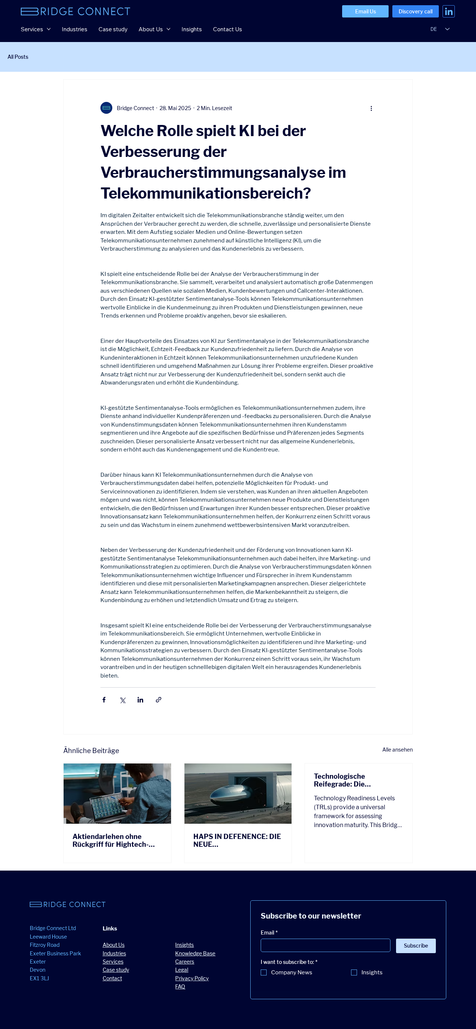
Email (269, 932)
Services (113, 961)
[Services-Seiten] (49, 29)
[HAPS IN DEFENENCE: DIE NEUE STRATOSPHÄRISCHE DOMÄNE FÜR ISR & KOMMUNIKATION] (238, 793)
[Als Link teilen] (158, 699)
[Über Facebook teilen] (103, 699)
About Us (114, 945)
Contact (112, 978)
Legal (181, 970)
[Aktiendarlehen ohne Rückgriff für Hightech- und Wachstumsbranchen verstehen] (117, 793)
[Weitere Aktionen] (371, 107)
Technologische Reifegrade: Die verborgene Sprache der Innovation (353, 780)
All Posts (17, 57)
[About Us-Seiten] (168, 29)
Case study (116, 970)
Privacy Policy (192, 978)
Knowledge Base (195, 953)
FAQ (180, 986)
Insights (184, 945)
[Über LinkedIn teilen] (140, 699)
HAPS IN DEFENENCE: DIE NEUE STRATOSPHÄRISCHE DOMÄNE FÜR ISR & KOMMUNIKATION (237, 840)
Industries (114, 953)
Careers (184, 961)
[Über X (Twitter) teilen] (122, 699)
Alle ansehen (397, 749)
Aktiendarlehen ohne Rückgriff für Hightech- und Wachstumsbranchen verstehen (115, 840)
